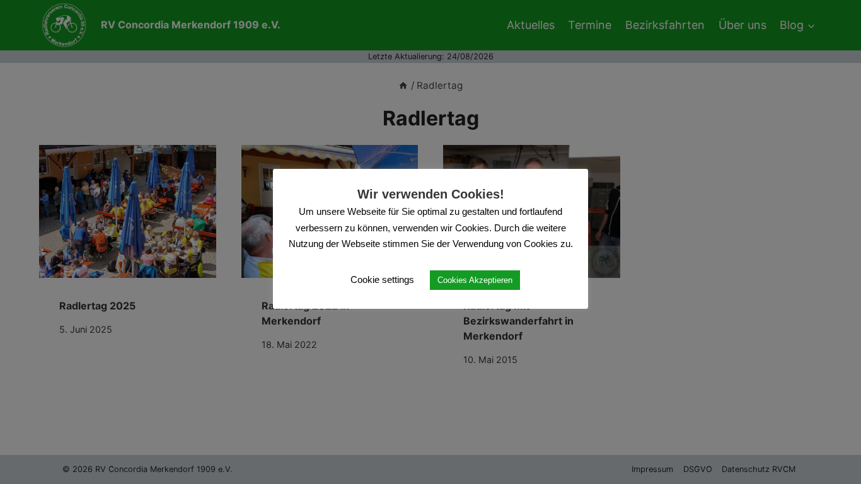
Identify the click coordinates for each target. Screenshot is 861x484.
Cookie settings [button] (382, 279)
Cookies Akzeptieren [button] (474, 280)
